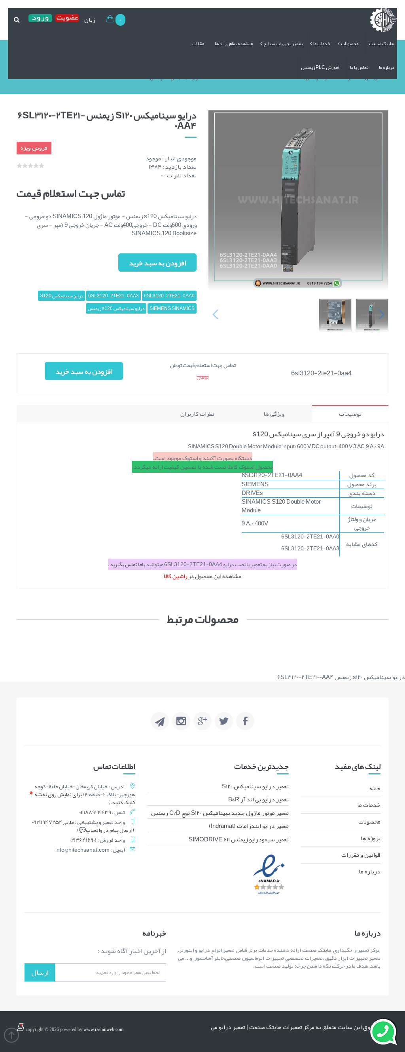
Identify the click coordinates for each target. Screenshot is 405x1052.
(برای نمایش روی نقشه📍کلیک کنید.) (81, 798)
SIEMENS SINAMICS (172, 308)
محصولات (349, 43)
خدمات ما (321, 43)
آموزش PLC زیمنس (320, 67)
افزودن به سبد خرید (157, 263)
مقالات (198, 43)
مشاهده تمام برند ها (234, 43)
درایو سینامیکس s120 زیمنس (116, 308)
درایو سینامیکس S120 (61, 296)
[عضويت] (67, 19)
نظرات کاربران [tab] (197, 414)
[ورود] (40, 19)
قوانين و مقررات (360, 855)
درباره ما (386, 67)
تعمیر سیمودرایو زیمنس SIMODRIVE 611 (239, 839)
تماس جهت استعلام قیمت (71, 193)
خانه (374, 788)
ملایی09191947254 (53, 822)
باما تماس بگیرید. (127, 564)
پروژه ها (370, 838)
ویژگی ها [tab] (273, 414)
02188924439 (95, 812)
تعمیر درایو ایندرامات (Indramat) (249, 826)
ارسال (39, 972)
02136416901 (83, 839)
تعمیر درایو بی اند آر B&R (258, 799)
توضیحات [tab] (350, 414)
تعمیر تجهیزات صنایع (283, 43)
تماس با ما (359, 67)
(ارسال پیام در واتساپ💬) (105, 829)
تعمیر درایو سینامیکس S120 (255, 786)
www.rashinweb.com (103, 1029)
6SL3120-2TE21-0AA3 (113, 296)
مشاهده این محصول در (202, 576)
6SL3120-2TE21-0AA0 (169, 296)
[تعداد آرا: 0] (19, 165)
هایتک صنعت (381, 43)
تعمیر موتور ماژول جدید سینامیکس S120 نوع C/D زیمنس (220, 813)
